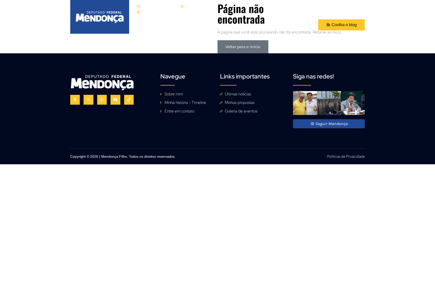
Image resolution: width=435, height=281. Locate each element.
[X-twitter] (88, 99)
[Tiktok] (129, 99)
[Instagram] (102, 99)
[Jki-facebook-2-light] (353, 6)
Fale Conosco (284, 25)
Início (144, 25)
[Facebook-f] (75, 99)
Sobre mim (168, 25)
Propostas (197, 25)
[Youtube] (363, 6)
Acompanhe (250, 25)
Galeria (223, 25)
